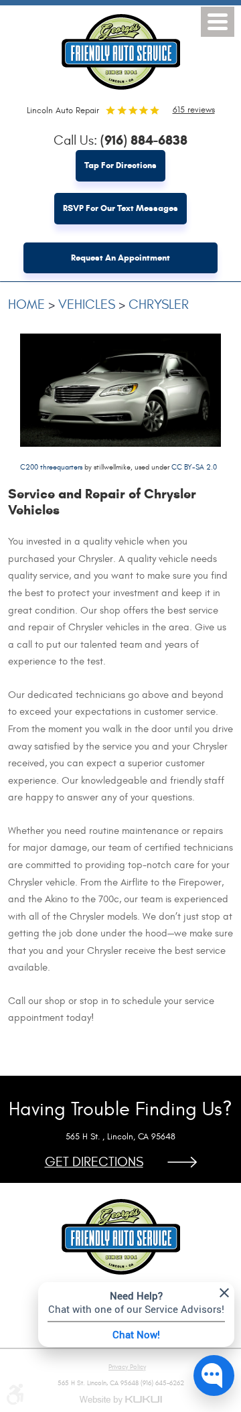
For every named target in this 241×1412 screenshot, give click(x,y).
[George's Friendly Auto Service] (120, 49)
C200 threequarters (51, 467)
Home (26, 304)
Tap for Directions (120, 165)
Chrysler (159, 304)
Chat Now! (136, 1334)
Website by (120, 1400)
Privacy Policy (127, 1367)
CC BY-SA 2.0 (194, 467)
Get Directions (94, 1162)
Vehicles (86, 304)
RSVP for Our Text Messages (120, 208)
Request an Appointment (120, 258)
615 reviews (194, 109)
